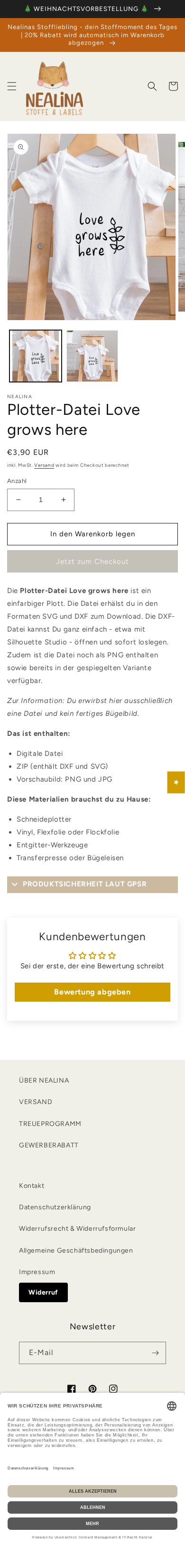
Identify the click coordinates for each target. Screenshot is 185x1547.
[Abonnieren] (155, 1353)
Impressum (37, 1272)
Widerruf (43, 1292)
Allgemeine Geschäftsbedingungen (76, 1250)
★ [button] (176, 782)
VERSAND (35, 1102)
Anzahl (17, 480)
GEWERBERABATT (49, 1145)
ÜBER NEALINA (44, 1080)
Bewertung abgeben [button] (92, 991)
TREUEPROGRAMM (50, 1124)
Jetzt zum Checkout (92, 561)
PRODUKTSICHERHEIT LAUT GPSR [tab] (85, 884)
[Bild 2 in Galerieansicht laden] (92, 356)
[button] (11, 86)
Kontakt (31, 1186)
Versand (44, 465)
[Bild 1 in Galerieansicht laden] (35, 356)
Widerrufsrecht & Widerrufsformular (77, 1229)
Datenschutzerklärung (55, 1207)
